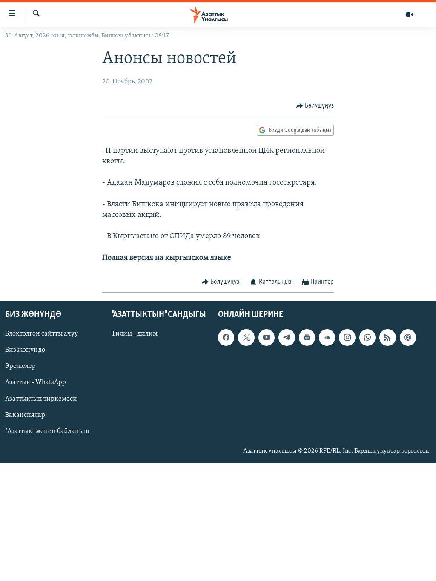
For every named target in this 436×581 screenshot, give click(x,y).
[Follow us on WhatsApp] (367, 338)
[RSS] (387, 338)
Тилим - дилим (135, 334)
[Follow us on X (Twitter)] (246, 338)
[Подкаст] (408, 338)
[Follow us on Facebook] (226, 338)
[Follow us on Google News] (307, 338)
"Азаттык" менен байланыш (47, 431)
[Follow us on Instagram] (347, 338)
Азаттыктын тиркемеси (41, 399)
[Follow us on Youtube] (266, 338)
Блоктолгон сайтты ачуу (41, 334)
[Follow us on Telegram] (286, 338)
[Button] (315, 105)
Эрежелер (20, 366)
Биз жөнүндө (25, 350)
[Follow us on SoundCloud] (327, 338)
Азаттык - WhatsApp (35, 382)
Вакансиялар (25, 415)
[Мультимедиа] (409, 14)
